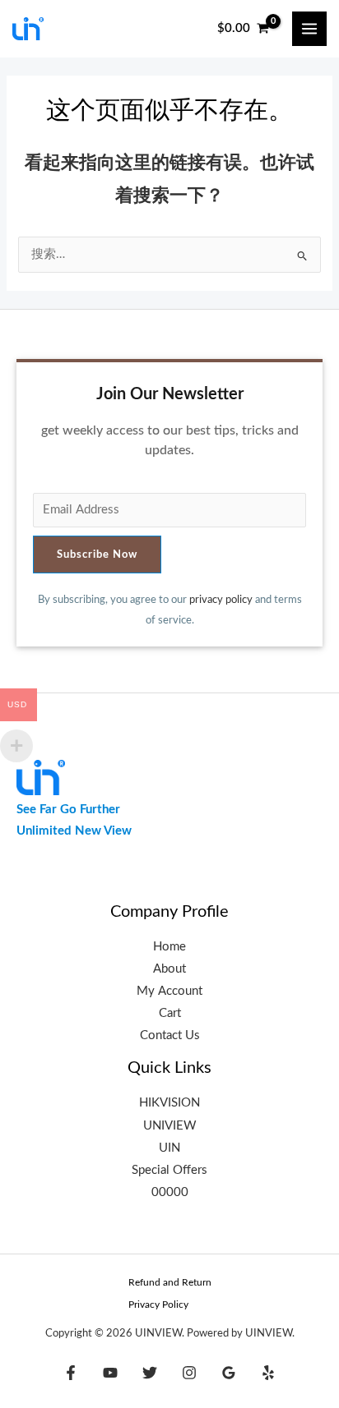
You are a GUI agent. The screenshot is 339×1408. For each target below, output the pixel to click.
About (169, 969)
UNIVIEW (170, 1126)
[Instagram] (189, 1372)
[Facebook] (70, 1372)
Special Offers (169, 1170)
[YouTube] (110, 1372)
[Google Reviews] (228, 1372)
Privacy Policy (158, 1304)
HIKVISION (169, 1103)
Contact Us (170, 1035)
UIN (169, 1148)
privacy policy (221, 599)
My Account (169, 991)
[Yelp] (268, 1372)
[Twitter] (149, 1372)
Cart (170, 1013)
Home (169, 947)
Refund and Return (169, 1282)
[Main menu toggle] (309, 29)
